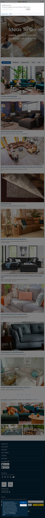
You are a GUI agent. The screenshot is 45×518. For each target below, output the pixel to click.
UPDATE (28, 9)
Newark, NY (9, 5)
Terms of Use (11, 512)
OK (23, 502)
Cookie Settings (23, 505)
